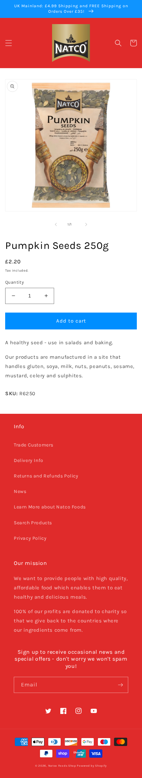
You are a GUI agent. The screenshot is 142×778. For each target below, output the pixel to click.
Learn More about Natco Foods (50, 507)
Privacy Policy (30, 538)
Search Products (33, 523)
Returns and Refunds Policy (46, 476)
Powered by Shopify (92, 765)
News (20, 491)
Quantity (14, 282)
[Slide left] (55, 224)
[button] (8, 43)
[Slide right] (86, 224)
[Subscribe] (120, 685)
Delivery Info (28, 460)
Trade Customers (33, 445)
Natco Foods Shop (62, 765)
